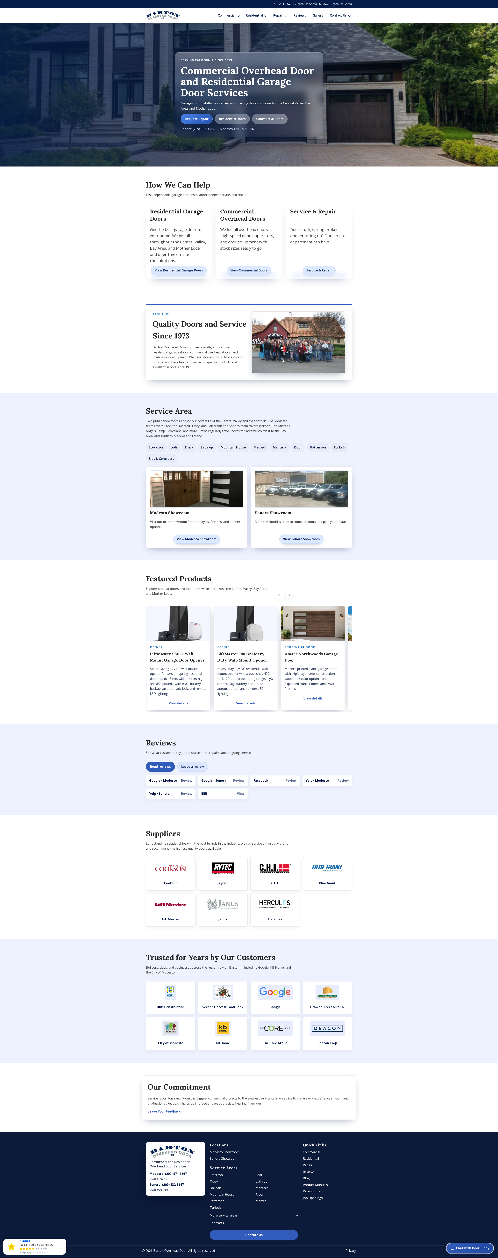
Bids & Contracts (161, 458)
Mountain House (233, 447)
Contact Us (338, 15)
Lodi (174, 447)
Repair (278, 15)
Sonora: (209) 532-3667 (197, 129)
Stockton (156, 447)
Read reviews (160, 766)
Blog (306, 1178)
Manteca (279, 447)
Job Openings (313, 1198)
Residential (254, 15)
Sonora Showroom (223, 1158)
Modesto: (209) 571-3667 (238, 129)
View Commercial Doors (248, 270)
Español (279, 4)
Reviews (300, 15)
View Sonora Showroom (301, 539)
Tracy (189, 447)
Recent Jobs (311, 1191)
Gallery (318, 15)
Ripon (298, 447)
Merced (259, 447)
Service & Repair (319, 270)
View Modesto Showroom (197, 539)
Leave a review (192, 766)
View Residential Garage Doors (179, 270)
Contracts (217, 1223)
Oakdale (216, 1188)
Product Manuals (315, 1185)
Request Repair (197, 119)
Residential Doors (232, 119)
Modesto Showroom (224, 1152)
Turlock (339, 447)
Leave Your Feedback (164, 1111)
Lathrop (207, 447)
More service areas (224, 1215)
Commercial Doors (269, 119)
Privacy (351, 1250)
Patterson (318, 447)
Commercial (226, 15)
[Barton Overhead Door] (163, 15)
